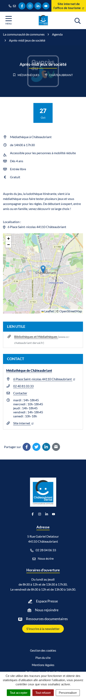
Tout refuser (43, 692)
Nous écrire (45, 558)
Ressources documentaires (47, 618)
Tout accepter (18, 692)
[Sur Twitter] (36, 447)
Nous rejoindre (46, 610)
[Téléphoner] (11, 6)
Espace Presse (47, 601)
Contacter (20, 393)
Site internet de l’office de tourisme (67, 6)
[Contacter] (15, 6)
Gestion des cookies (43, 650)
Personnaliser (68, 692)
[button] (43, 269)
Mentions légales (43, 665)
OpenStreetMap (70, 311)
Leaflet (49, 311)
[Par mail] (56, 447)
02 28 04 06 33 (45, 550)
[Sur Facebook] (27, 447)
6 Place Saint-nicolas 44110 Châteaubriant (42, 379)
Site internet (22, 423)
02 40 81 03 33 (23, 386)
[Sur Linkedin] (46, 447)
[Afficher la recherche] (77, 20)
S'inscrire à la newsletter (43, 629)
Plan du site (43, 657)
